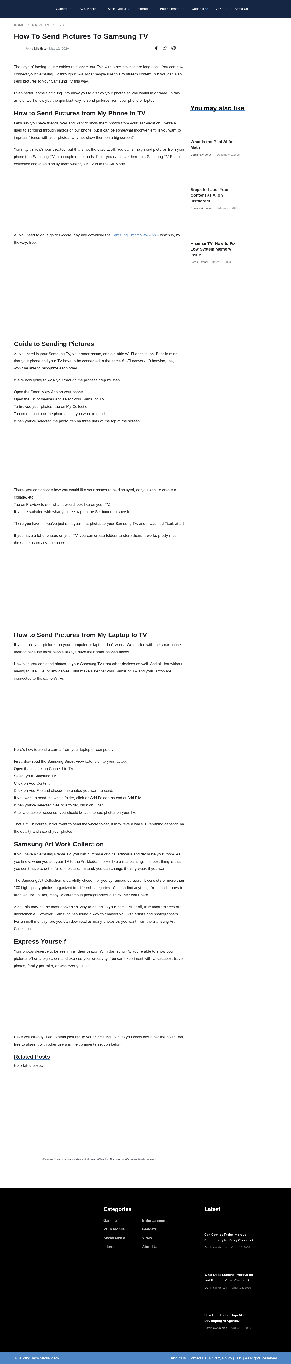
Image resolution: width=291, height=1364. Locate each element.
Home (19, 25)
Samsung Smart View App (134, 235)
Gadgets (40, 25)
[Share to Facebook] (156, 49)
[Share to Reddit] (173, 49)
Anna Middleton (37, 48)
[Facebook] (16, 1220)
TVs (60, 25)
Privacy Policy (220, 1358)
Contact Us (197, 1358)
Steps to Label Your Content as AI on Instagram (210, 195)
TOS (238, 1358)
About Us (178, 1358)
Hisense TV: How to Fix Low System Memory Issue (213, 249)
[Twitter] (25, 1220)
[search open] (272, 9)
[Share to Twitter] (164, 49)
